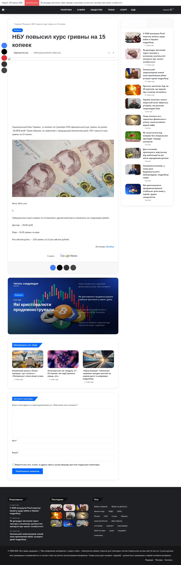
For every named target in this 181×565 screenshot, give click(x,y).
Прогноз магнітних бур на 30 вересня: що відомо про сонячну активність (155, 89)
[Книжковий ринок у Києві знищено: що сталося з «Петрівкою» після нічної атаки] (27, 359)
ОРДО (110, 511)
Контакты (169, 560)
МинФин (110, 246)
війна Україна (116, 521)
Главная (17, 24)
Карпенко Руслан (21, 53)
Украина (124, 516)
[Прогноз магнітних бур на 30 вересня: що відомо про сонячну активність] (133, 90)
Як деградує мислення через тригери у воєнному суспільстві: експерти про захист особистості (154, 56)
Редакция (149, 560)
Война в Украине (101, 507)
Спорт (123, 10)
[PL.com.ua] (7, 10)
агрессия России (100, 521)
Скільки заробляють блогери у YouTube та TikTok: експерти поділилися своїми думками (43, 308)
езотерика (98, 526)
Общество (96, 10)
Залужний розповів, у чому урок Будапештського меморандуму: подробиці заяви (156, 172)
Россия (97, 516)
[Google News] (68, 256)
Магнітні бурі (99, 511)
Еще (133, 10)
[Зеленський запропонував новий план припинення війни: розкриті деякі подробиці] (133, 73)
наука (111, 531)
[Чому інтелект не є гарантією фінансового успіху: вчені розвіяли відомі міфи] (133, 120)
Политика (66, 10)
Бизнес (18, 295)
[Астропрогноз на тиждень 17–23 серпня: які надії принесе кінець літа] (63, 359)
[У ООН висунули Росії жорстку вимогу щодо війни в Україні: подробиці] (133, 37)
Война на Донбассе (119, 507)
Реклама (159, 560)
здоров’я (110, 526)
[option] (63, 306)
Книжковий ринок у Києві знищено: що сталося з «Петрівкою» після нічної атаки (27, 373)
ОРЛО (119, 511)
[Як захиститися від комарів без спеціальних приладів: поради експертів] (133, 136)
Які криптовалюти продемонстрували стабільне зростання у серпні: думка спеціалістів (154, 191)
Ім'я (14, 441)
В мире (81, 10)
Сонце (114, 516)
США (106, 516)
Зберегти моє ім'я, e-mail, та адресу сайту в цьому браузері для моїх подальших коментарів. (57, 465)
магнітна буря (99, 531)
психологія (98, 535)
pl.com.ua (154, 551)
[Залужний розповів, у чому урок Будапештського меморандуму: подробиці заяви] (133, 169)
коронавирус (123, 526)
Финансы (26, 24)
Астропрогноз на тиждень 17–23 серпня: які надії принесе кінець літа (62, 373)
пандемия (122, 531)
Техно (111, 10)
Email (15, 453)
